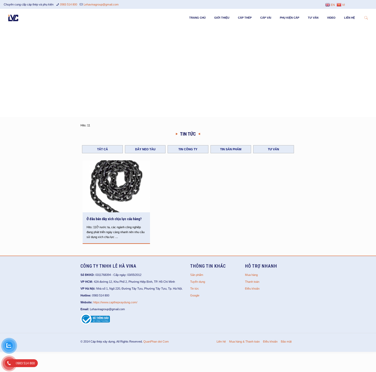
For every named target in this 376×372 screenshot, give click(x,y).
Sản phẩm (196, 274)
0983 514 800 (68, 4)
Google (194, 295)
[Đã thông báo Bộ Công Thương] (95, 323)
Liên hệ (221, 341)
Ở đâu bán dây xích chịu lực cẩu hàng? (114, 219)
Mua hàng (251, 274)
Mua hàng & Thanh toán (244, 341)
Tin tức (194, 288)
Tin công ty (187, 149)
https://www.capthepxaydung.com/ (115, 302)
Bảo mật (286, 341)
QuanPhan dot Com (156, 341)
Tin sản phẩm (230, 149)
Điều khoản (252, 288)
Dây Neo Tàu (145, 149)
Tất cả (102, 149)
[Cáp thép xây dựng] (13, 17)
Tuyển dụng (197, 281)
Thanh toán (252, 281)
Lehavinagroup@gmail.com (101, 4)
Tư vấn (273, 149)
